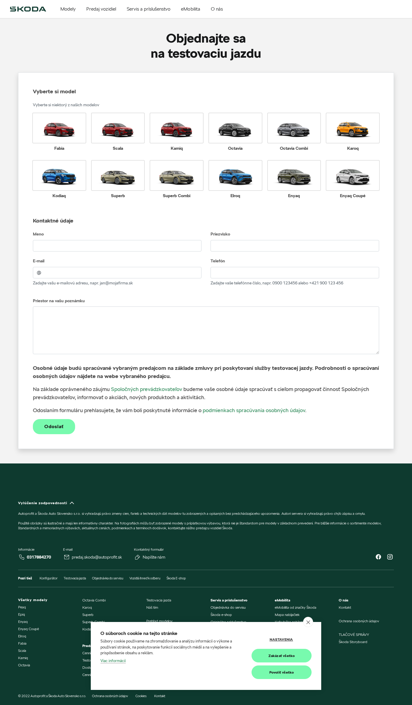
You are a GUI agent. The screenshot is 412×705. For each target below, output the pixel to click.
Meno (38, 234)
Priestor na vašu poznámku (59, 300)
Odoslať (54, 427)
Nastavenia (281, 639)
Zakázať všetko (281, 655)
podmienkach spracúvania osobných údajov (254, 410)
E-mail (38, 261)
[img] (28, 9)
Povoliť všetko (281, 672)
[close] (308, 622)
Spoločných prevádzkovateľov (146, 389)
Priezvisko (220, 234)
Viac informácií (113, 660)
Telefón (218, 261)
